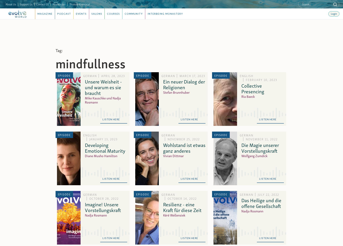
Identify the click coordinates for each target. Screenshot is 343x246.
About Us (11, 4)
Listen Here (114, 119)
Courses (113, 13)
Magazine (45, 13)
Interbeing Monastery (165, 13)
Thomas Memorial (79, 4)
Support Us (26, 4)
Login (334, 13)
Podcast (64, 13)
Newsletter (59, 4)
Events (81, 13)
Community (134, 13)
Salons (96, 13)
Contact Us (42, 4)
